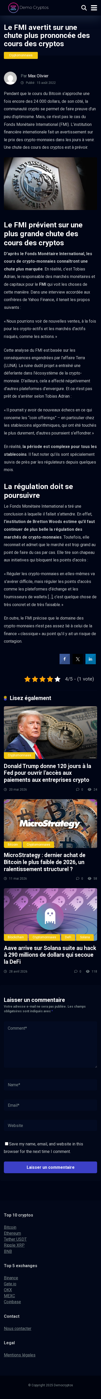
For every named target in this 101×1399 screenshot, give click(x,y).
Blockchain (16, 937)
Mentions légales (19, 1355)
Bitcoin (13, 844)
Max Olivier (38, 75)
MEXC (9, 1295)
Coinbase (12, 1301)
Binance (11, 1277)
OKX (8, 1289)
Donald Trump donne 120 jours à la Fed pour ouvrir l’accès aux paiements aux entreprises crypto (47, 773)
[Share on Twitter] (78, 662)
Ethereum (12, 1233)
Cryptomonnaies (21, 55)
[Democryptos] (29, 7)
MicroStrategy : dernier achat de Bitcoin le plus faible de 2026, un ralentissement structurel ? (44, 862)
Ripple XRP (14, 1245)
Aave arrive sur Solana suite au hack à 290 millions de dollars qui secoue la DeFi (50, 955)
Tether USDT (15, 1239)
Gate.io (10, 1283)
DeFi (68, 937)
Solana (85, 937)
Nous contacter (17, 1328)
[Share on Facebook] (65, 662)
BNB (8, 1251)
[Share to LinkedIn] (90, 662)
